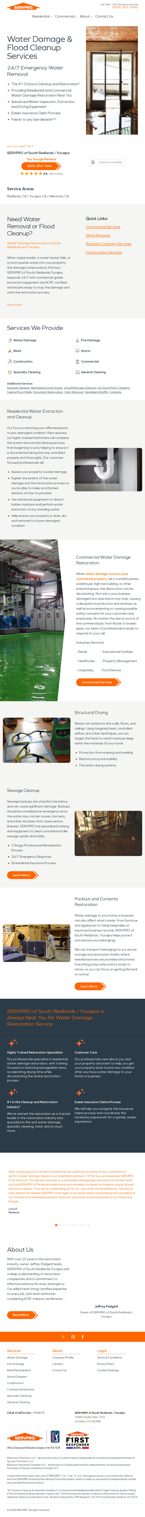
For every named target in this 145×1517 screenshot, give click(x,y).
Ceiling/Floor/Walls (19, 392)
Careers (57, 1364)
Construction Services (104, 252)
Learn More (21, 875)
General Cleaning (18, 1402)
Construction (15, 1383)
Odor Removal (73, 392)
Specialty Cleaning (19, 1395)
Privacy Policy (105, 1364)
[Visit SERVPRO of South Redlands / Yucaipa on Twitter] (63, 1336)
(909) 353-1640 (125, 7)
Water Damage (17, 1357)
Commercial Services (103, 226)
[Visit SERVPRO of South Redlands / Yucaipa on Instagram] (73, 1337)
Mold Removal (98, 235)
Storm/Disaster (17, 1376)
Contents (115, 392)
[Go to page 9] (89, 1225)
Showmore (14, 304)
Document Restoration (48, 392)
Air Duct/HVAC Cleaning (114, 387)
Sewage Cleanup (18, 387)
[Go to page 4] (68, 1225)
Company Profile (63, 1357)
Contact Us (104, 16)
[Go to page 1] (56, 1225)
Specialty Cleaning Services (108, 243)
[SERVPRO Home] (23, 6)
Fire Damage (15, 1364)
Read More (21, 1315)
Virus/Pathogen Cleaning (80, 387)
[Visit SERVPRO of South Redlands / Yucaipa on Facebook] (83, 1337)
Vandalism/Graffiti (96, 392)
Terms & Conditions (109, 1357)
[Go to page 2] (60, 1225)
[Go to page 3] (64, 1225)
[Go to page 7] (81, 1225)
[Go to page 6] (77, 1225)
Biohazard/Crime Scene (46, 387)
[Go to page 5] (73, 1225)
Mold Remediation (19, 1370)
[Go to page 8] (85, 1225)
